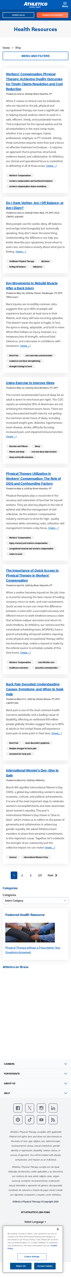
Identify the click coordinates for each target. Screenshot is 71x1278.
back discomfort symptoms (37, 743)
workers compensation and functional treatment (30, 181)
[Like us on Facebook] (17, 1108)
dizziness (45, 261)
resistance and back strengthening (24, 361)
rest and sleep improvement (44, 451)
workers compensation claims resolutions (27, 186)
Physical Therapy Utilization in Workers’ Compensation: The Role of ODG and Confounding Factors (33, 478)
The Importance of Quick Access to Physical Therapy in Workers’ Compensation (32, 575)
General (13, 857)
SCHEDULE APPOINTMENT (52, 15)
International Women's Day (36, 857)
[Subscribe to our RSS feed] (53, 1119)
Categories (9, 895)
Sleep (37, 446)
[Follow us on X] (29, 1108)
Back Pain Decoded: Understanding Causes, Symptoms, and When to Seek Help (34, 689)
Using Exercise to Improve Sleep (30, 383)
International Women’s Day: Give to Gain (32, 772)
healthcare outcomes (18, 667)
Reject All (20, 1266)
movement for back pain (20, 753)
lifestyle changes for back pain (22, 748)
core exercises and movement (38, 355)
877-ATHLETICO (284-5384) (35, 1212)
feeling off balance (17, 266)
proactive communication (46, 667)
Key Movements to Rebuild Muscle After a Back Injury (32, 285)
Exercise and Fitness (18, 446)
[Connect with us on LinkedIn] (53, 1108)
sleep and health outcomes (21, 457)
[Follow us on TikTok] (29, 1119)
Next (51, 876)
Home (6, 47)
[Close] (57, 1229)
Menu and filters (35, 56)
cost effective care (46, 662)
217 (40, 875)
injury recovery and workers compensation (28, 543)
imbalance (37, 266)
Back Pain (13, 355)
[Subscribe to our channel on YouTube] (41, 1119)
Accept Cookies (45, 1266)
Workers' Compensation (20, 175)
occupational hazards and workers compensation (31, 548)
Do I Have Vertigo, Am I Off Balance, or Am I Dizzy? (35, 205)
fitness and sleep (16, 451)
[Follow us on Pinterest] (17, 1119)
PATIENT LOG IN (18, 15)
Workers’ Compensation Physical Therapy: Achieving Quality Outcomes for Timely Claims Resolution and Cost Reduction (34, 81)
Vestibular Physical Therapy (21, 261)
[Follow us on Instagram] (41, 1108)
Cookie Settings (31, 1257)
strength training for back (20, 366)
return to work (15, 554)
